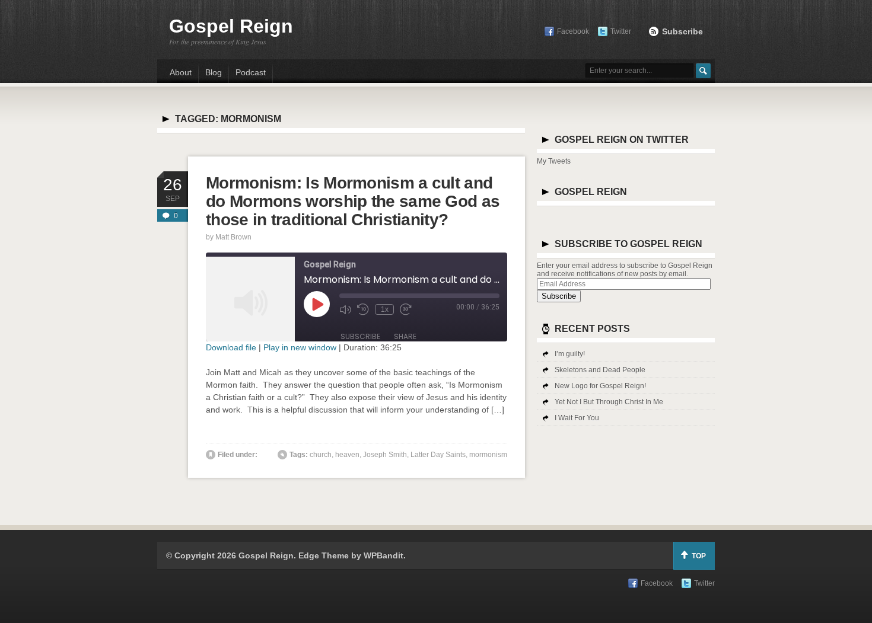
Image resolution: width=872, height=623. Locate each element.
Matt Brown (233, 237)
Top (699, 556)
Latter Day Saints (438, 455)
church (321, 455)
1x (385, 309)
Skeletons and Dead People (600, 370)
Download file (231, 347)
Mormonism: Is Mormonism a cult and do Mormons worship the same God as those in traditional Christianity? (352, 201)
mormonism (488, 455)
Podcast (250, 72)
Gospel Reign (231, 26)
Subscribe (682, 31)
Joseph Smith (385, 455)
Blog (213, 72)
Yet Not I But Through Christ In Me (609, 402)
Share (405, 336)
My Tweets (554, 161)
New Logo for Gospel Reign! (600, 386)
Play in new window (299, 347)
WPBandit (383, 555)
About (181, 72)
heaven (347, 455)
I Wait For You (577, 418)
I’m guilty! (570, 354)
